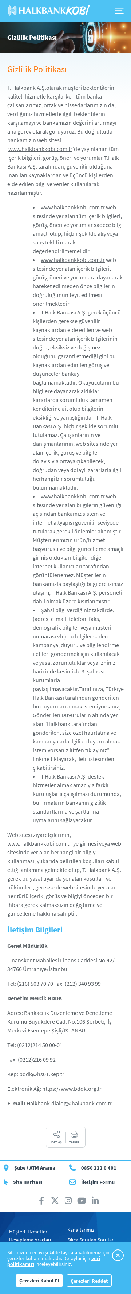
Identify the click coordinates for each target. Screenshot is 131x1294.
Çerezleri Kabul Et (39, 1280)
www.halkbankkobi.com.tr (40, 148)
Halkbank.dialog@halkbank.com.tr (69, 1103)
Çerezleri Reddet (89, 1281)
